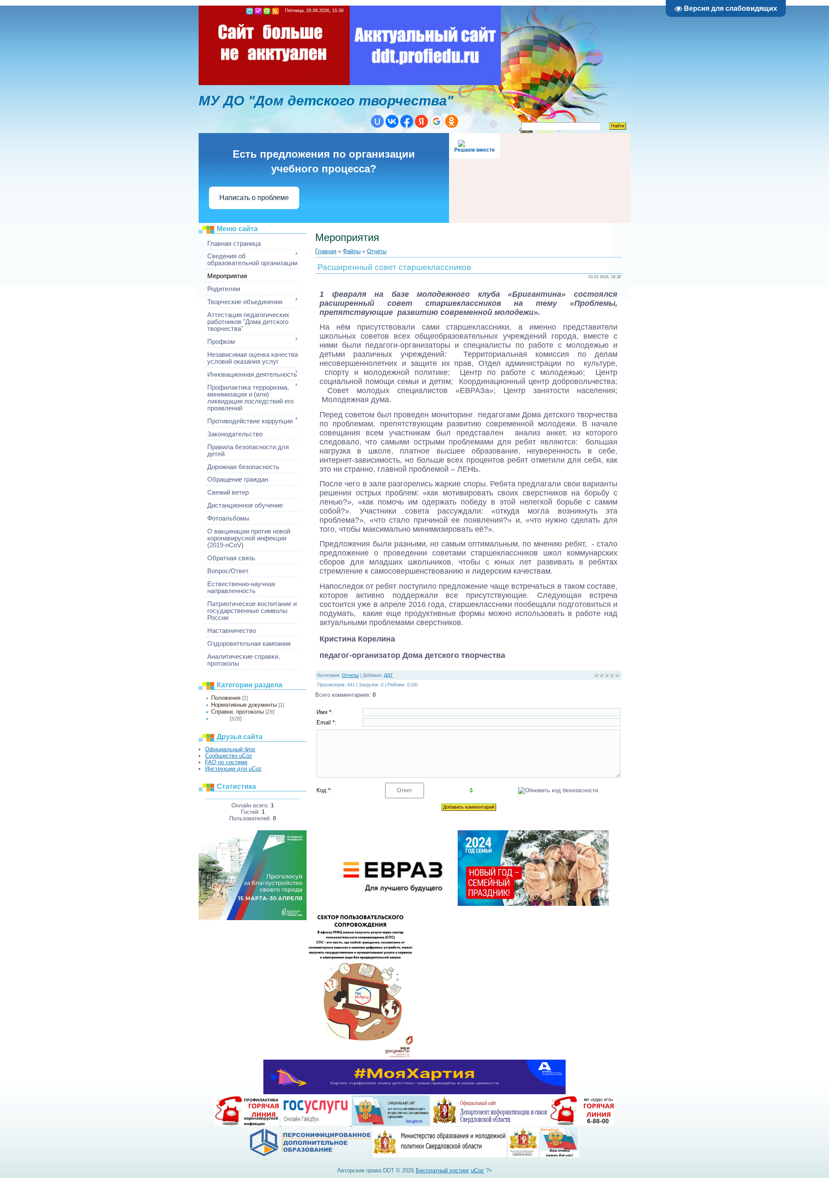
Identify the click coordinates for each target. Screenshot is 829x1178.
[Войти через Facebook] (406, 121)
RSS (275, 11)
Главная (249, 11)
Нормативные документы (244, 705)
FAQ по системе (226, 762)
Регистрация (258, 11)
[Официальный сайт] (439, 1155)
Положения (225, 698)
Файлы (352, 251)
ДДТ (388, 675)
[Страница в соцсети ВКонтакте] (523, 1155)
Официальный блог (230, 749)
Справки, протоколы (237, 711)
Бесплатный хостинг (442, 1170)
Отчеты (219, 718)
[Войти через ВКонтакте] (392, 121)
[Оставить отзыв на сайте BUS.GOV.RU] (559, 1155)
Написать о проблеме (254, 197)
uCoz (477, 1170)
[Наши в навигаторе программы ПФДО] (310, 1155)
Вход (266, 11)
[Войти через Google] (436, 121)
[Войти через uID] (377, 121)
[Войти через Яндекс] (421, 121)
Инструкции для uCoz (233, 768)
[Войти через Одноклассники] (451, 121)
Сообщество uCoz (228, 756)
